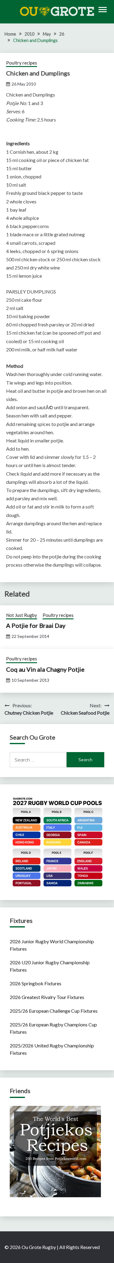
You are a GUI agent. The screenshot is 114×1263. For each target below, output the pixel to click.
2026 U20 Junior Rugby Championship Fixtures (50, 966)
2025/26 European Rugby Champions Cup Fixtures (53, 1028)
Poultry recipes (21, 62)
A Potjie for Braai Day (35, 625)
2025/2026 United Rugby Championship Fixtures (52, 1049)
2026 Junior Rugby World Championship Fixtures (52, 945)
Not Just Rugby (21, 615)
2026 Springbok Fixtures (35, 983)
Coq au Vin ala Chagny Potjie (45, 669)
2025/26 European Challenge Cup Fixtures (54, 1011)
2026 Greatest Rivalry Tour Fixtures (47, 997)
